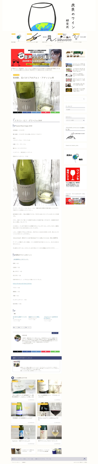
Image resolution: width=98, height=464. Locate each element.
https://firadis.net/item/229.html (22, 283)
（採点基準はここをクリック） (21, 259)
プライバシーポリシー (16, 462)
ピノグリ (15, 327)
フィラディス (28, 327)
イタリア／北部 (16, 74)
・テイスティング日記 (22, 458)
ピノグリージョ (21, 327)
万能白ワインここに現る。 (34, 317)
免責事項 (23, 462)
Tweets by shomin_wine (72, 145)
